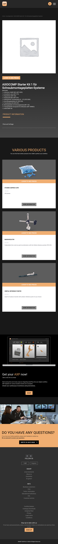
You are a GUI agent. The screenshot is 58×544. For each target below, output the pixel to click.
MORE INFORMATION (29, 204)
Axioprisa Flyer (29, 511)
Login (25, 463)
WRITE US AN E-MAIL (28, 442)
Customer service (29, 498)
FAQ (29, 489)
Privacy (29, 513)
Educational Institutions (29, 493)
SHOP (29, 393)
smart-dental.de (29, 472)
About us (29, 474)
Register (33, 463)
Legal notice (29, 515)
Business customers (29, 487)
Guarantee (29, 476)
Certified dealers (29, 506)
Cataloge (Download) (29, 508)
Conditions (29, 517)
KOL (29, 496)
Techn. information (29, 491)
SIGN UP (29, 530)
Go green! (29, 478)
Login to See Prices (11, 78)
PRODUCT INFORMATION (13, 114)
